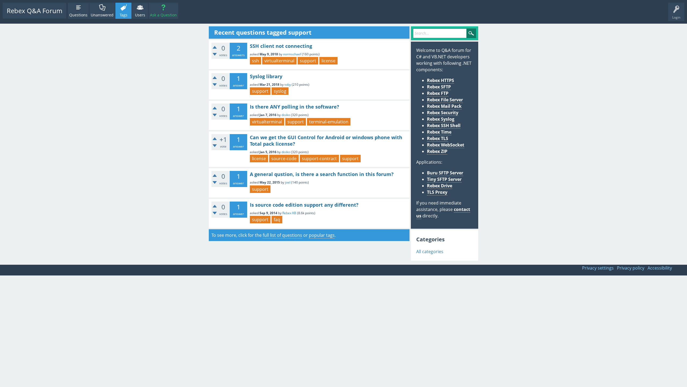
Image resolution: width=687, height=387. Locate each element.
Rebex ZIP (437, 151)
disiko (286, 115)
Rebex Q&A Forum (34, 10)
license (328, 61)
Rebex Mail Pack (444, 106)
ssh (255, 61)
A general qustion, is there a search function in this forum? (322, 174)
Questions (78, 14)
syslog (280, 91)
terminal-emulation (328, 122)
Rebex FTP (437, 93)
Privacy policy (630, 268)
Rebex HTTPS (440, 80)
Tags (123, 14)
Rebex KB (289, 213)
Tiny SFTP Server (444, 179)
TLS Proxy (437, 192)
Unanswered (102, 14)
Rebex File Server (445, 100)
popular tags (322, 235)
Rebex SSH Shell (444, 125)
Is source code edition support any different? (304, 205)
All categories (429, 252)
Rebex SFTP (439, 87)
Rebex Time (439, 132)
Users (140, 14)
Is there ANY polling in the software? (294, 106)
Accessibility (660, 268)
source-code (284, 159)
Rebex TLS (437, 138)
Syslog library (266, 76)
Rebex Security (442, 113)
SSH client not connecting (281, 46)
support (308, 61)
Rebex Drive (439, 186)
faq (277, 220)
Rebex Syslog (440, 119)
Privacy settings (598, 268)
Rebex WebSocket (445, 145)
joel (287, 182)
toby (287, 84)
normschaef (292, 54)
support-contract (319, 159)
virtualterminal (279, 61)
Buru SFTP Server (445, 173)
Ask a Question (163, 14)
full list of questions (282, 235)
